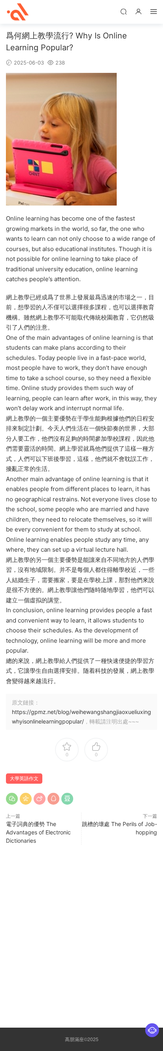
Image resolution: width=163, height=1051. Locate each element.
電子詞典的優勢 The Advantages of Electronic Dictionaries (38, 832)
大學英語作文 (24, 778)
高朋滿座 (18, 12)
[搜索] (123, 11)
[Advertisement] (81, 934)
